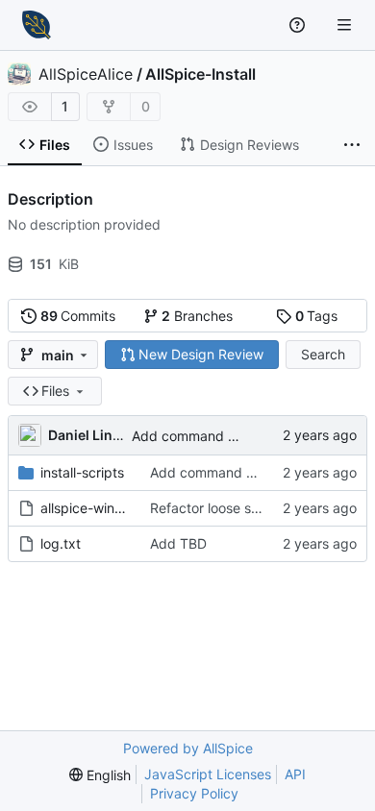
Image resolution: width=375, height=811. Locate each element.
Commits (78, 315)
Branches (197, 315)
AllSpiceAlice (85, 74)
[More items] (352, 145)
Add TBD (178, 543)
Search (323, 354)
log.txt (60, 543)
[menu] (100, 775)
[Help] (299, 25)
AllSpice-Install (200, 74)
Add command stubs (197, 436)
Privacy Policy (194, 793)
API (295, 774)
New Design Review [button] (200, 354)
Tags (316, 315)
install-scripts (82, 472)
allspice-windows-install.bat (85, 508)
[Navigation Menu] (346, 24)
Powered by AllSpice (188, 748)
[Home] (36, 25)
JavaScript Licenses (207, 774)
